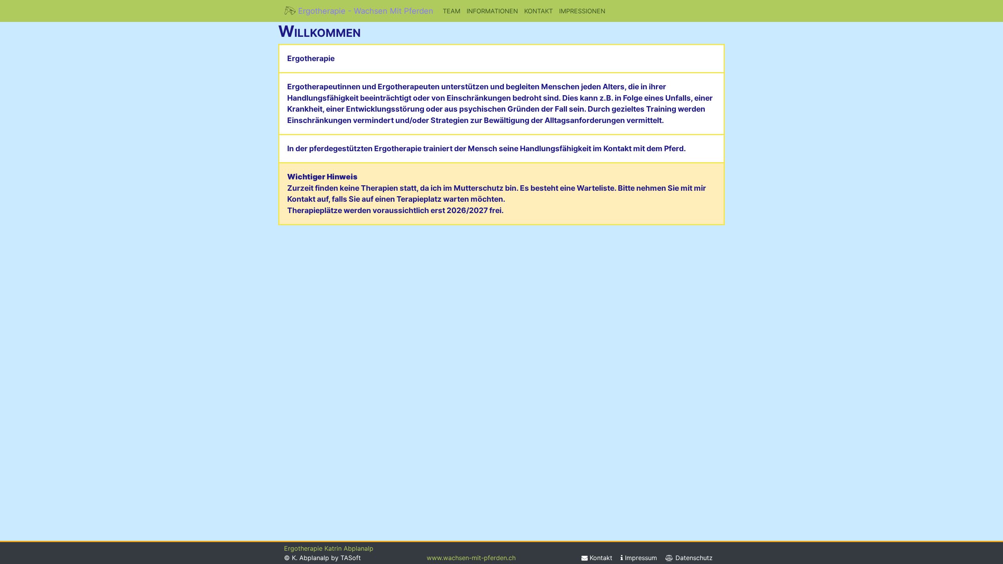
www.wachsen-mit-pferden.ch (471, 558)
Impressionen (582, 11)
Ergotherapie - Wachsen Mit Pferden (364, 11)
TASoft (350, 558)
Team (451, 11)
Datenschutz (693, 558)
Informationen (492, 11)
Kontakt (538, 11)
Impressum (640, 558)
